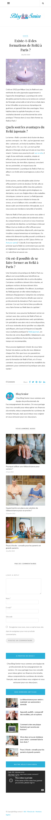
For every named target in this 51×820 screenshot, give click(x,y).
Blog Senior (22, 393)
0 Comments (10, 382)
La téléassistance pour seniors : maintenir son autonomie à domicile (32, 701)
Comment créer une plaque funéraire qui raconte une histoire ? (30, 727)
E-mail (9, 608)
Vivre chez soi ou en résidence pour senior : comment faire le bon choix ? (31, 739)
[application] (25, 782)
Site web (9, 617)
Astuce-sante (11, 243)
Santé (25, 35)
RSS (25, 812)
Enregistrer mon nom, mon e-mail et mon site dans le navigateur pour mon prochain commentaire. (24, 630)
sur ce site (39, 153)
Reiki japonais (33, 332)
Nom (8, 598)
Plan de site (31, 812)
